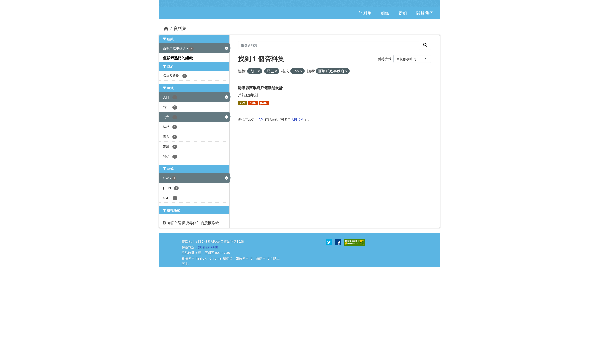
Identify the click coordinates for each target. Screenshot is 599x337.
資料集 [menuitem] (365, 13)
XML (253, 103)
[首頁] (166, 28)
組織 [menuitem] (385, 13)
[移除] (259, 71)
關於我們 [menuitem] (424, 13)
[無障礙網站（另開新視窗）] (354, 242)
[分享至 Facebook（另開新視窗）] (338, 242)
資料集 (180, 28)
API (261, 119)
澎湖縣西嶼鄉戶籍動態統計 (260, 87)
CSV (242, 103)
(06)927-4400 (208, 247)
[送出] (425, 45)
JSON (263, 103)
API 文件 (298, 119)
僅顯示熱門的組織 (178, 57)
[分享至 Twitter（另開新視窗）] (329, 242)
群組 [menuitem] (403, 13)
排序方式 (384, 59)
